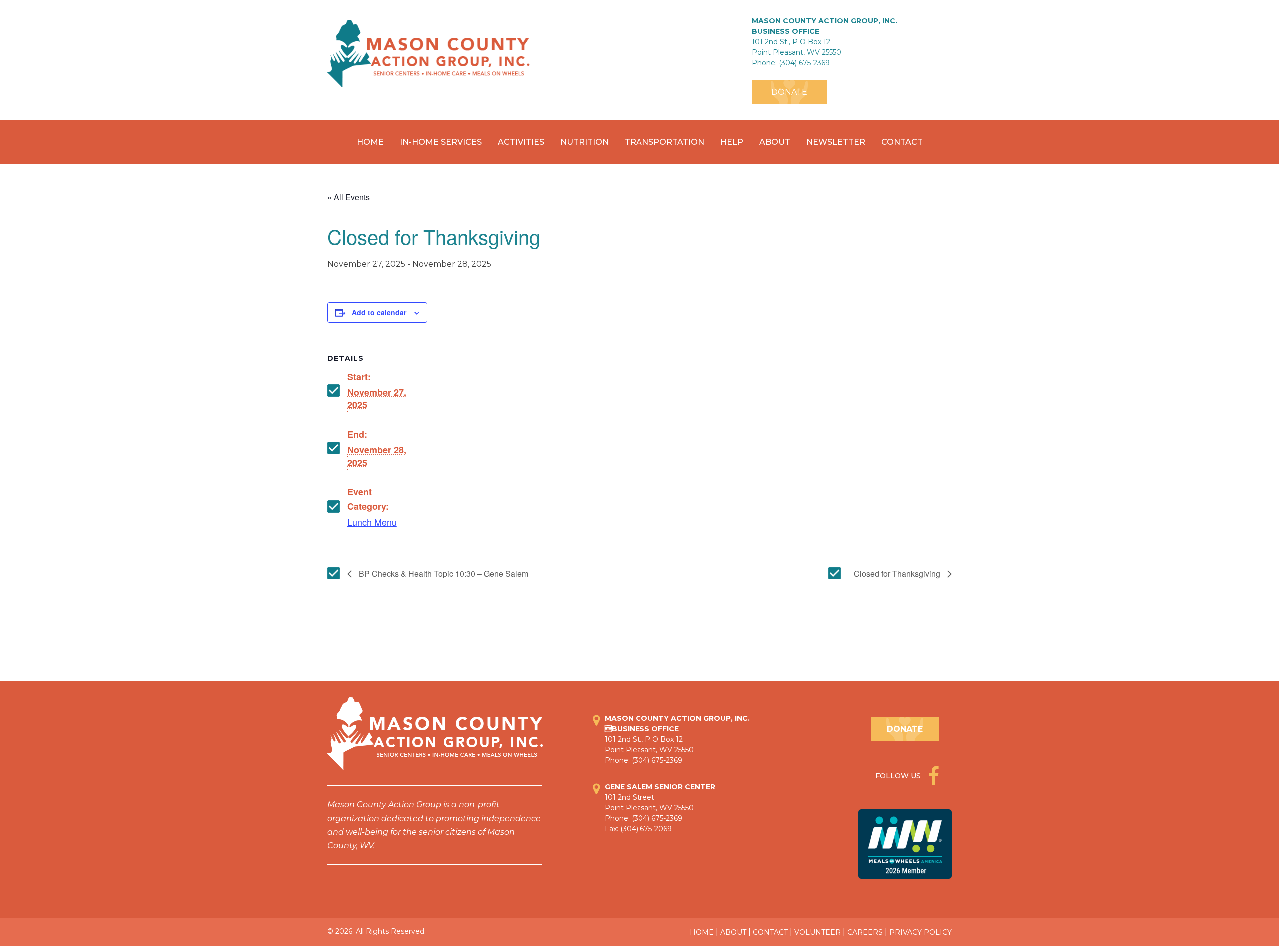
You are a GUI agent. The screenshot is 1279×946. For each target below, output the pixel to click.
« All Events (348, 197)
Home (370, 142)
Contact (902, 142)
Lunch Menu (372, 521)
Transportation (664, 142)
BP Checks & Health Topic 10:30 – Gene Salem (442, 573)
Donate (789, 92)
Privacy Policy (920, 932)
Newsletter (835, 142)
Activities (521, 142)
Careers (865, 932)
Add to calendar (379, 312)
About (774, 142)
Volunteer (817, 932)
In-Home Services (441, 142)
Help (731, 142)
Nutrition (584, 142)
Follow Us (899, 775)
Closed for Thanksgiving (898, 573)
